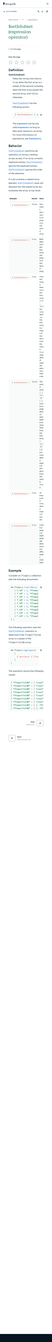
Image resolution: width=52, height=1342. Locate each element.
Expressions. (35, 138)
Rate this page (14, 57)
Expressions (33, 20)
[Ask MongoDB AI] (42, 11)
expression (23, 127)
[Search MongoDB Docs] (38, 11)
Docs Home (13, 20)
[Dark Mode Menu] (47, 11)
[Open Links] (47, 4)
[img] (11, 62)
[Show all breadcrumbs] (23, 19)
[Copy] (41, 115)
